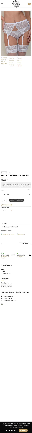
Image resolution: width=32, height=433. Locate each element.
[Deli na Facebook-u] (2, 213)
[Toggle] (2, 223)
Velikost (3, 190)
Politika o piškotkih (6, 287)
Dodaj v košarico (16, 200)
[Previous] (3, 33)
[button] (2, 4)
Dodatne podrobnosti (11, 227)
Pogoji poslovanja (6, 283)
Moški (3, 271)
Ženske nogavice (6, 173)
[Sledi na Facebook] (2, 420)
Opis (5, 223)
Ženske (3, 269)
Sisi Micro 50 (20, 256)
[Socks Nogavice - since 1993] (16, 4)
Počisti (29, 189)
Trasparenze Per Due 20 (5, 257)
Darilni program (5, 273)
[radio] (3, 253)
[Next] (28, 33)
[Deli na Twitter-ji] (5, 213)
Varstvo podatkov (6, 285)
